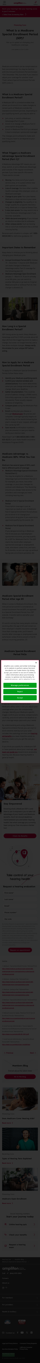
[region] (20, 681)
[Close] (36, 662)
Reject (20, 691)
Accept (20, 698)
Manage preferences (20, 685)
